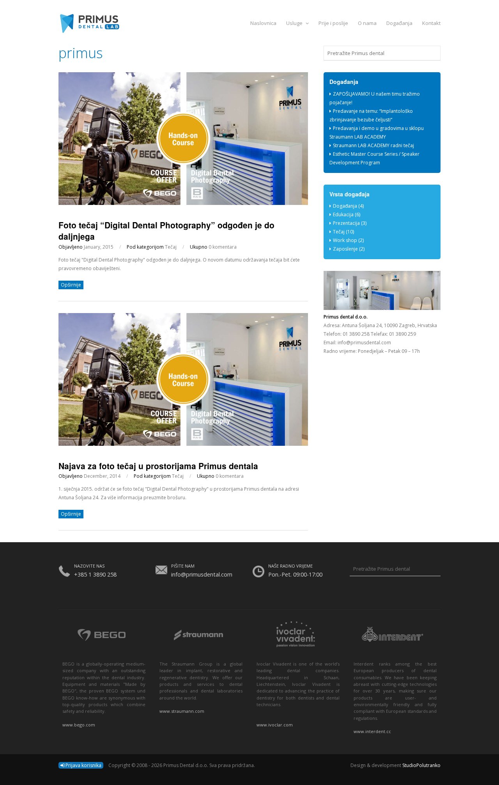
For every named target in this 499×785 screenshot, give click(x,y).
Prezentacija (346, 223)
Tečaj (171, 247)
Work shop (345, 240)
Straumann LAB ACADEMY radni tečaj (373, 145)
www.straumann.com (181, 711)
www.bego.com (78, 725)
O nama (367, 23)
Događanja (399, 23)
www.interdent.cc (372, 731)
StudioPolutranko (421, 765)
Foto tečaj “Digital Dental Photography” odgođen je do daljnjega (166, 230)
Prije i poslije (333, 23)
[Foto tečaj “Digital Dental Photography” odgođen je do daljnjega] (183, 203)
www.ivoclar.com (275, 725)
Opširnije (71, 284)
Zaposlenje (345, 249)
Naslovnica (263, 23)
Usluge (295, 23)
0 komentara (223, 247)
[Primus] (249, 23)
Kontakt (431, 23)
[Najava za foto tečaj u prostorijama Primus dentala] (183, 444)
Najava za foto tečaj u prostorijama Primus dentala (158, 466)
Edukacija (343, 214)
